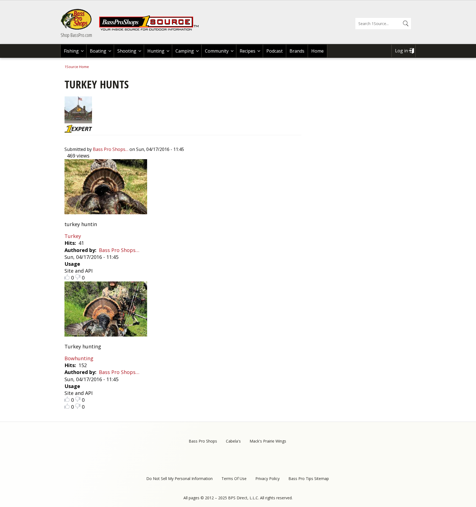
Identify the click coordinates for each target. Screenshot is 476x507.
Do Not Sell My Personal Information (179, 478)
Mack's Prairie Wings (268, 441)
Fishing (71, 51)
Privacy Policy (267, 478)
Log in (401, 51)
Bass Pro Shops (203, 441)
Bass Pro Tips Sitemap (308, 478)
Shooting (126, 51)
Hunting (155, 51)
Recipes (247, 51)
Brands (297, 51)
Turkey (72, 236)
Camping (184, 51)
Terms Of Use (234, 478)
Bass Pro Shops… (110, 149)
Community (217, 51)
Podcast (274, 51)
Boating (98, 51)
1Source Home (76, 66)
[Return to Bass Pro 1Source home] (151, 29)
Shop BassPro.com (76, 35)
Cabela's (233, 441)
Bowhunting (78, 358)
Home (317, 51)
